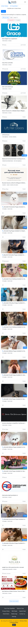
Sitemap (14, 616)
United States (4, 6)
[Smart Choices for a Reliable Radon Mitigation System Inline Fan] (14, 102)
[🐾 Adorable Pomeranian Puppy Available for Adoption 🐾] (14, 198)
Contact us (22, 613)
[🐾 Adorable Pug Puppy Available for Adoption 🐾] (14, 222)
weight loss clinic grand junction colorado (13, 567)
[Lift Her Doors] (14, 126)
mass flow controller (7, 62)
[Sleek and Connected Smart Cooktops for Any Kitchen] (14, 150)
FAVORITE (11, 20)
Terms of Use (20, 608)
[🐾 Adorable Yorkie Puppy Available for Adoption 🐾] (14, 390)
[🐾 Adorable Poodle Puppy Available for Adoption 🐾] (14, 366)
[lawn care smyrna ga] (14, 78)
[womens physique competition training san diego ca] (14, 414)
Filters (3, 11)
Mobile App (14, 613)
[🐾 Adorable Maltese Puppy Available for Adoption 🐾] (14, 342)
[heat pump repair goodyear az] (14, 487)
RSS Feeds (14, 611)
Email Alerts (6, 613)
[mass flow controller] (14, 54)
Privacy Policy (6, 611)
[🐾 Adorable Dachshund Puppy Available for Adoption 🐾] (14, 511)
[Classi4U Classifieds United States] (12, 2)
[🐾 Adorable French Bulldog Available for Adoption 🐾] (14, 270)
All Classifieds (13, 6)
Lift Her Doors (5, 134)
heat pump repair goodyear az (10, 495)
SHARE (18, 20)
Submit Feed (22, 611)
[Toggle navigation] (25, 2)
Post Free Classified (9, 608)
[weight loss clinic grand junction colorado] (14, 559)
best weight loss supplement (9, 38)
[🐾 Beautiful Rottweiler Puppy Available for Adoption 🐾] (14, 246)
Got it (14, 624)
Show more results (14, 601)
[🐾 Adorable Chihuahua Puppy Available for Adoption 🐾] (14, 294)
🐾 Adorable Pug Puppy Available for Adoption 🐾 (15, 231)
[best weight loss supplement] (14, 30)
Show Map (6, 17)
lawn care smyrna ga (7, 86)
